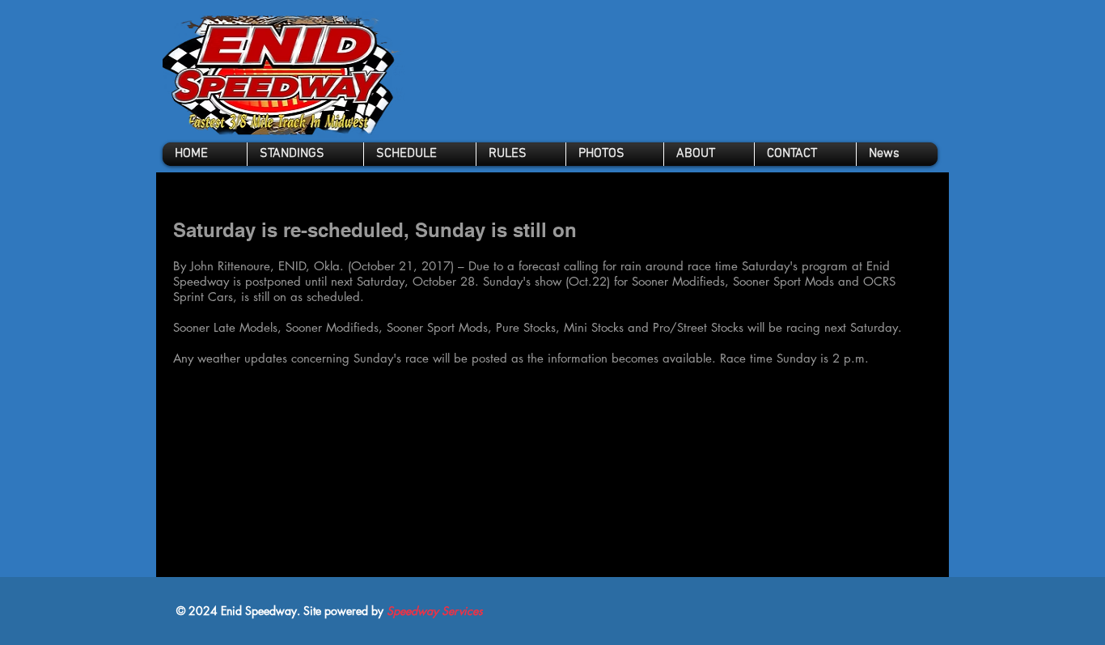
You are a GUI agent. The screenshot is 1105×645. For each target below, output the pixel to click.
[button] (521, 154)
